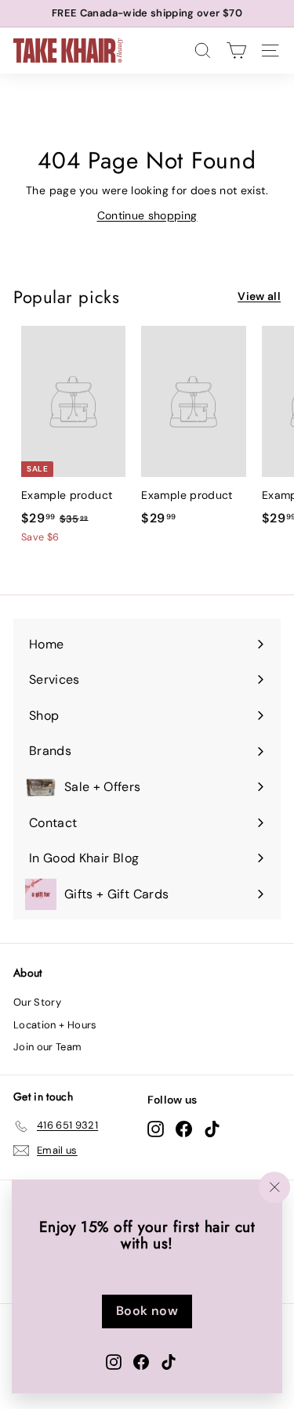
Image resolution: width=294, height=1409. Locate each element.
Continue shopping (147, 215)
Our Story (37, 1002)
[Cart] (236, 50)
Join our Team (47, 1046)
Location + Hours (55, 1024)
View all (259, 296)
